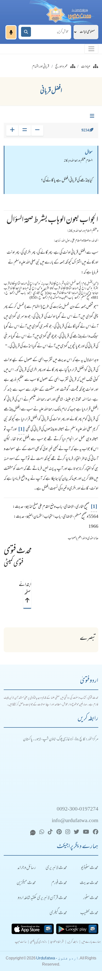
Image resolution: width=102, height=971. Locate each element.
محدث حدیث (89, 883)
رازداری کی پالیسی (38, 942)
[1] (21, 429)
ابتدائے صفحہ (27, 589)
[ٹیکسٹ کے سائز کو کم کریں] (37, 130)
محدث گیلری (58, 913)
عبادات (86, 67)
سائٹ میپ (21, 942)
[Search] (26, 32)
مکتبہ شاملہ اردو (27, 898)
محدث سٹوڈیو (89, 868)
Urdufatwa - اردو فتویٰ (57, 958)
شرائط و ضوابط (57, 942)
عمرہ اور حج (61, 67)
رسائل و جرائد (26, 868)
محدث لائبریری (56, 868)
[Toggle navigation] (91, 49)
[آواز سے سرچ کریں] (11, 32)
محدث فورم (59, 883)
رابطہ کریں (72, 942)
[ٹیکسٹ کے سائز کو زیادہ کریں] (12, 130)
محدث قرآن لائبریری (52, 898)
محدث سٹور (90, 898)
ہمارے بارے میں (91, 942)
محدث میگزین (26, 883)
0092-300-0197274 (77, 809)
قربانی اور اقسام (40, 67)
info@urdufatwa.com (75, 821)
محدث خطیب (89, 913)
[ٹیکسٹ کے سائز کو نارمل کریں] (25, 130)
